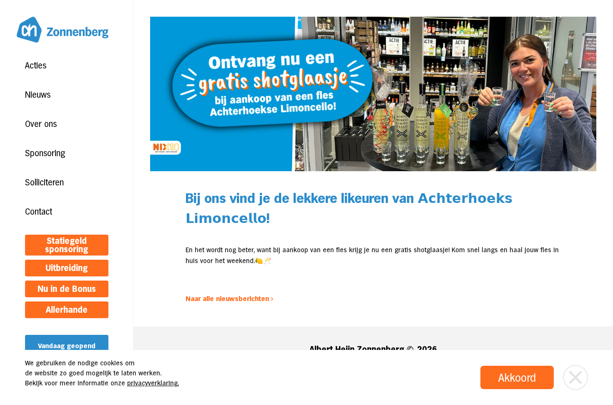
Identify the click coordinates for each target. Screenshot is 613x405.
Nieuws (37, 95)
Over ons (41, 124)
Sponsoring (45, 153)
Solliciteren (44, 182)
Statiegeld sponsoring (66, 245)
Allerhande (67, 310)
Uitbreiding (66, 268)
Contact (38, 212)
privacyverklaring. (153, 383)
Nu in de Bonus (67, 289)
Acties (35, 66)
